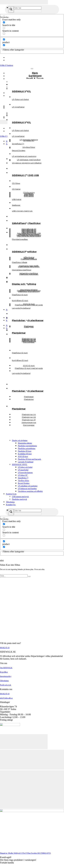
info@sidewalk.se (6, 698)
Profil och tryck (5, 685)
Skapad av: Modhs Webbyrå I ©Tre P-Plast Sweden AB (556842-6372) (25, 853)
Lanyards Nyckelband (25, 462)
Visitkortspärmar (29, 341)
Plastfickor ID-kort (24, 451)
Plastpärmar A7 (29, 340)
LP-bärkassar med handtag (27, 489)
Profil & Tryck (11, 494)
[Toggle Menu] (32, 68)
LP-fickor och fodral (25, 467)
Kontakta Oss (11, 505)
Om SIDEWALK (6, 668)
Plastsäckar (29, 399)
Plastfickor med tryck (19, 499)
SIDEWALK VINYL (19, 464)
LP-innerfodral (23, 470)
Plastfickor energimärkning (27, 446)
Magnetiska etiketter (25, 443)
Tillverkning (10, 502)
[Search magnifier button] (11, 9)
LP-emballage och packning (27, 486)
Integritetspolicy (5, 676)
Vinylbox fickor (23, 481)
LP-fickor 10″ (23, 475)
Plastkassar (29, 326)
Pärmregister (29, 425)
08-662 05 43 (5, 648)
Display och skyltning (19, 440)
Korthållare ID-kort (25, 454)
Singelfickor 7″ (23, 478)
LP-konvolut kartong (25, 473)
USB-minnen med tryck (20, 497)
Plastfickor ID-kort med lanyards (29, 459)
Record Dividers (23, 483)
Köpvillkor (4, 672)
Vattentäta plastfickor (28, 273)
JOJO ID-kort (23, 456)
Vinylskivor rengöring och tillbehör (30, 491)
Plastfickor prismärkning (26, 448)
